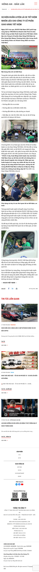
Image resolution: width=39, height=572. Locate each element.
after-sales (13, 420)
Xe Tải (19, 458)
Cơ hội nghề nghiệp (19, 473)
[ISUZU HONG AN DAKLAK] (13, 4)
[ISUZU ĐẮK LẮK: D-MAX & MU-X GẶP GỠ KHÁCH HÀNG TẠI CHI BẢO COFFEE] (19, 313)
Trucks (12, 372)
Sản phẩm (20, 451)
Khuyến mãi (9, 389)
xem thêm (4, 345)
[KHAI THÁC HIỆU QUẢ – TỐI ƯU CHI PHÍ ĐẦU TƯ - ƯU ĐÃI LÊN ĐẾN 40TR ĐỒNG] (19, 360)
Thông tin (8, 436)
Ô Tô (19, 454)
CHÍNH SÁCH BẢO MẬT (9, 544)
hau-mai (18, 420)
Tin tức (3, 341)
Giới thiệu (19, 467)
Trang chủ (4, 9)
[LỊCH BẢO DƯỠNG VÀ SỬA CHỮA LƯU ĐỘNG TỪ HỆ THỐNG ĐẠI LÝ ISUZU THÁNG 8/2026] (19, 408)
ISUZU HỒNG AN (19, 464)
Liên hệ (19, 476)
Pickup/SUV (13, 324)
